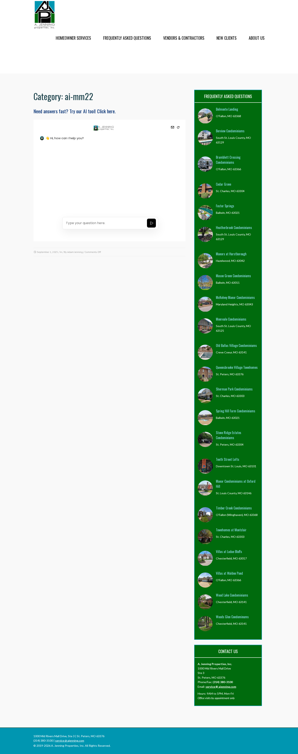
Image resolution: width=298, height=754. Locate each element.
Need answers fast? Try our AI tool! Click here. (74, 111)
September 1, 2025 (47, 251)
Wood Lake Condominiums (232, 595)
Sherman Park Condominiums (234, 389)
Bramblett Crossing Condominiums (228, 160)
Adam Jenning (75, 251)
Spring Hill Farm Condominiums (235, 411)
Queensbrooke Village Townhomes (237, 367)
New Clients (227, 38)
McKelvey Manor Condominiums (235, 297)
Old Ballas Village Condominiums (236, 345)
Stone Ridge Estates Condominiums (228, 435)
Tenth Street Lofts (227, 459)
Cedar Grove (223, 184)
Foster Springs (225, 205)
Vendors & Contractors (183, 38)
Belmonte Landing (227, 109)
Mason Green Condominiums (233, 275)
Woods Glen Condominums (232, 616)
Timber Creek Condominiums (234, 508)
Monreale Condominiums (231, 319)
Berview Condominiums (230, 130)
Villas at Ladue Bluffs (229, 551)
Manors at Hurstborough (231, 253)
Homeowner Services (73, 38)
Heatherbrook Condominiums (234, 227)
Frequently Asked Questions (127, 38)
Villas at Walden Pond (229, 573)
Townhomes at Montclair (231, 529)
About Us (257, 38)
